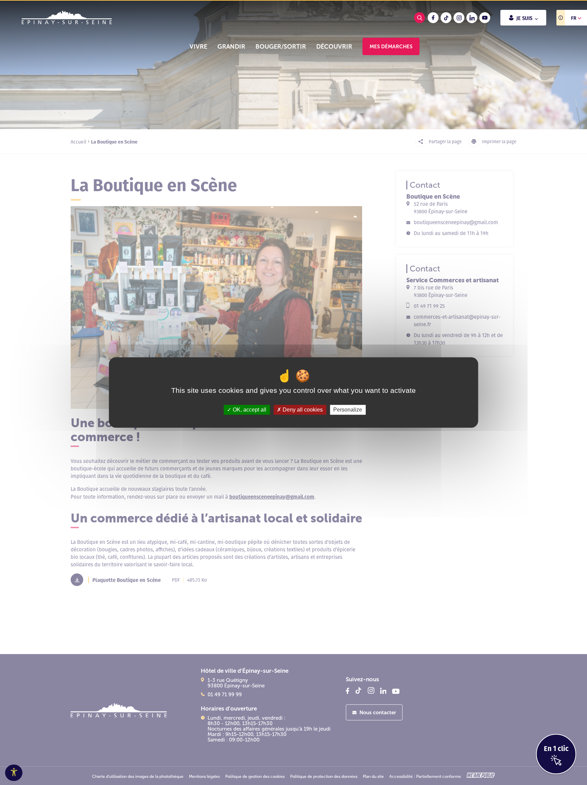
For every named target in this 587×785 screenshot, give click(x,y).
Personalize (347, 410)
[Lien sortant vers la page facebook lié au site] (433, 17)
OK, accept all (248, 410)
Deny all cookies (302, 410)
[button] (198, 46)
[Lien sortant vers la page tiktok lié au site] (446, 17)
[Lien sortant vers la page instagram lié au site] (458, 17)
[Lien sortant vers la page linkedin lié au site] (471, 17)
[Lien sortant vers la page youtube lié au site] (484, 17)
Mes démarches (391, 46)
